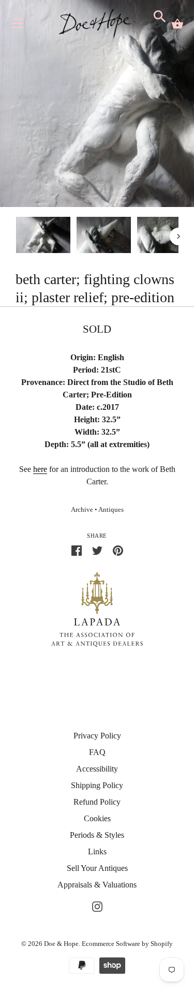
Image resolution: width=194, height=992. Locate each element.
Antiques (111, 509)
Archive (82, 509)
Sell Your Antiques (97, 868)
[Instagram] (97, 905)
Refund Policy (97, 801)
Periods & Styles (97, 835)
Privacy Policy (97, 735)
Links (97, 851)
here (40, 469)
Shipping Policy (97, 785)
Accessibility (97, 768)
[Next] (178, 236)
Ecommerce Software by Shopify (127, 943)
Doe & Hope (61, 943)
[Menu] (18, 25)
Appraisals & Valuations (97, 884)
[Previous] (15, 236)
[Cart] (177, 24)
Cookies (97, 818)
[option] (43, 236)
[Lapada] (97, 608)
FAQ (97, 752)
